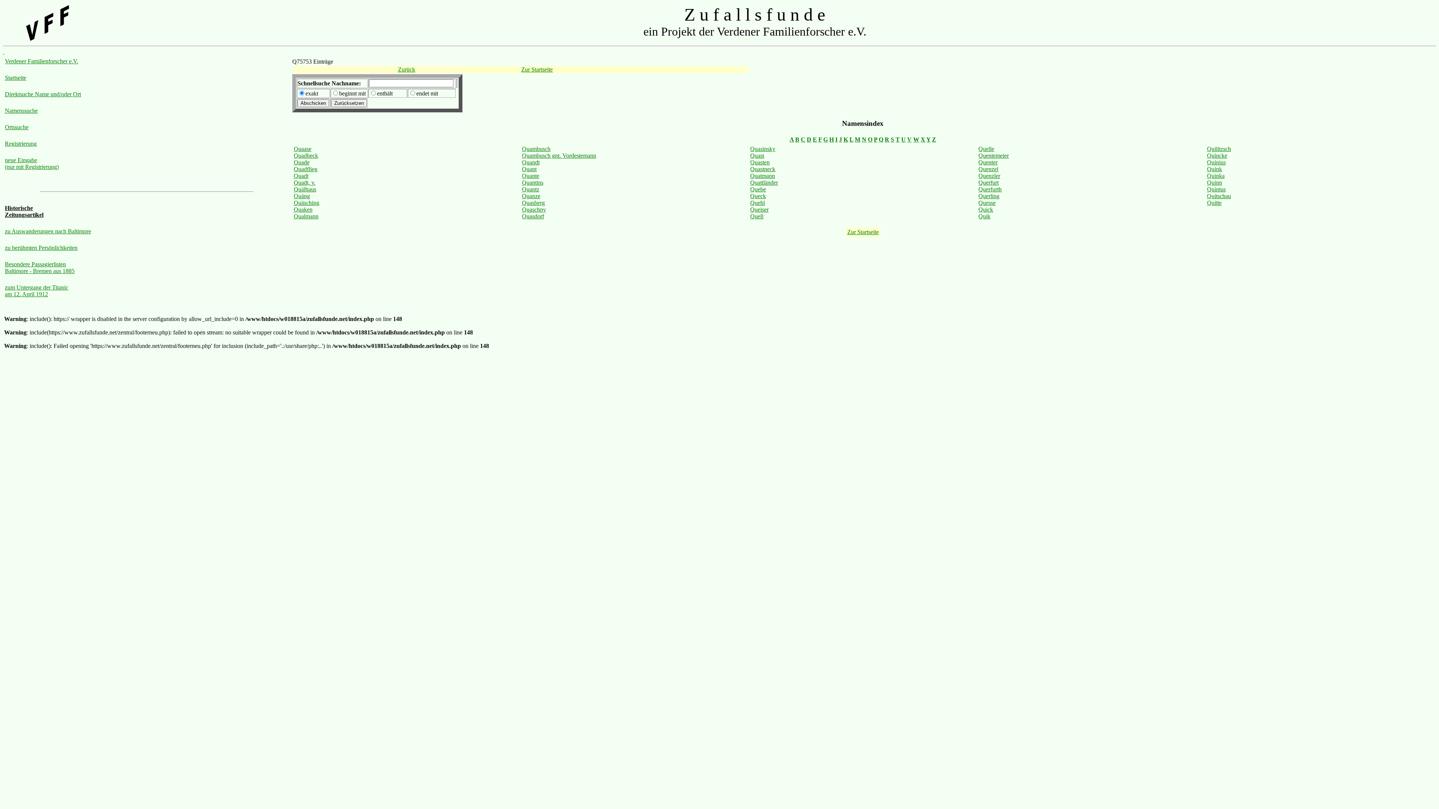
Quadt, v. (305, 182)
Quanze (531, 196)
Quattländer (764, 182)
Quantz (530, 189)
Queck (758, 196)
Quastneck (762, 169)
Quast (757, 155)
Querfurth (990, 189)
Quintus (1216, 189)
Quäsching (306, 203)
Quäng (302, 196)
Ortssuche (16, 127)
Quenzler (989, 176)
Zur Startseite (537, 69)
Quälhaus (305, 189)
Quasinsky (762, 149)
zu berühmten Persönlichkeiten (41, 248)
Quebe (758, 189)
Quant (529, 169)
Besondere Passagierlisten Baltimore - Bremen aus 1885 (40, 267)
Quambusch (536, 149)
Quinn (1214, 182)
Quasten (760, 162)
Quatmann (762, 176)
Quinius (1216, 162)
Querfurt (988, 182)
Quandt (531, 162)
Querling (988, 196)
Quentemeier (993, 155)
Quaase (302, 149)
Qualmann (306, 216)
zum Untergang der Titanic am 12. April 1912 (36, 290)
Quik (984, 216)
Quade (302, 162)
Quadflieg (305, 169)
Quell (756, 216)
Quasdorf (533, 216)
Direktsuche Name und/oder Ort (43, 94)
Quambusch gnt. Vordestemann (559, 155)
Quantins (532, 182)
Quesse (987, 203)
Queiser (759, 209)
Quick (985, 209)
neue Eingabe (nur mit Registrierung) (32, 163)
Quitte (1214, 203)
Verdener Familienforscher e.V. (41, 61)
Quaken (303, 209)
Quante (530, 176)
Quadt (301, 176)
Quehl (757, 203)
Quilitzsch (1219, 149)
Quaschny (534, 209)
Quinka (1216, 176)
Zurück (406, 69)
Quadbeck (306, 155)
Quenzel (988, 169)
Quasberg (533, 203)
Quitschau (1219, 196)
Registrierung (21, 143)
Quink (1214, 169)
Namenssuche (21, 110)
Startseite (15, 78)
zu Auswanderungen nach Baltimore (48, 231)
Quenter (988, 162)
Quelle (986, 149)
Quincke (1217, 155)
